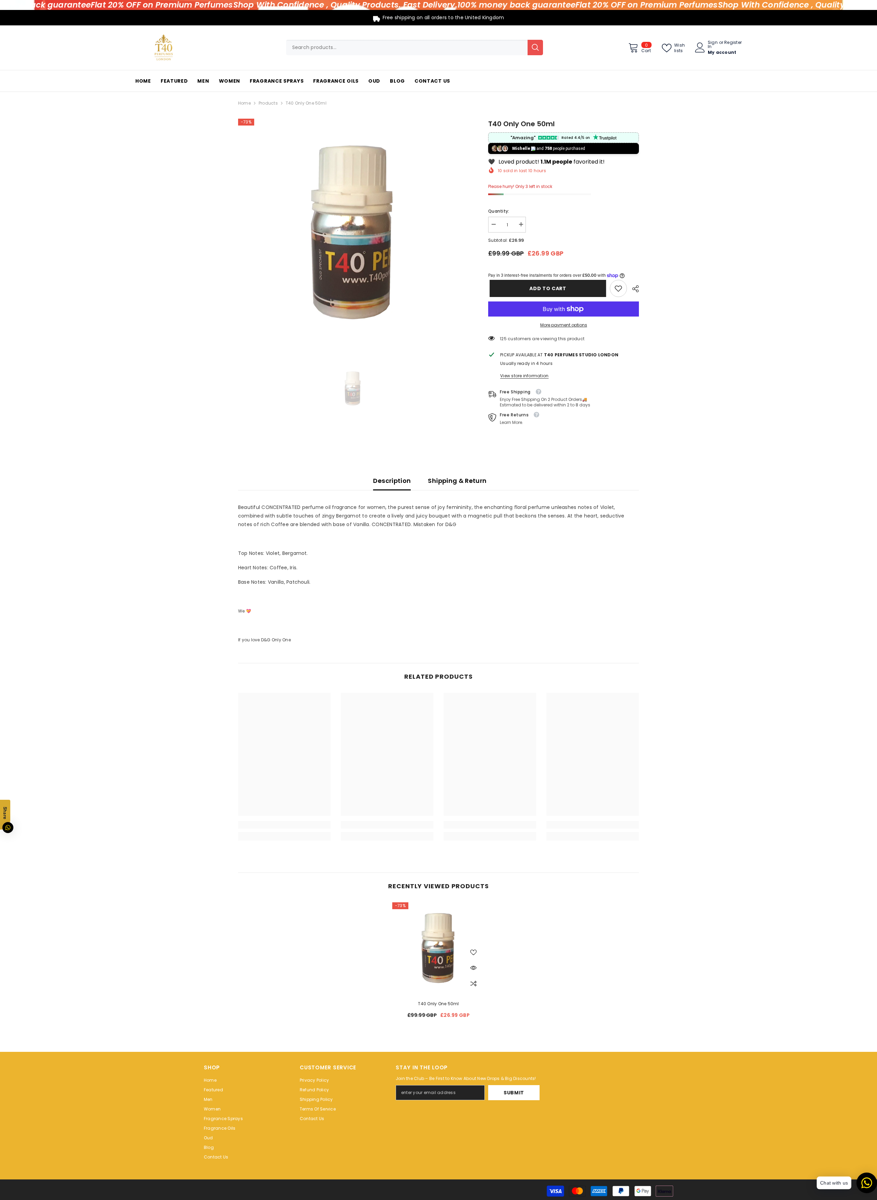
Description (392, 480)
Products (268, 103)
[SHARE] (633, 289)
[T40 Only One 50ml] (438, 948)
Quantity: (498, 211)
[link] (618, 288)
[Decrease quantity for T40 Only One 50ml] (493, 224)
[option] (353, 234)
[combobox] (407, 47)
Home (244, 103)
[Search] (414, 47)
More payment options (563, 325)
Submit (514, 1092)
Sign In (713, 44)
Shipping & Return (457, 480)
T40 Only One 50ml (438, 1004)
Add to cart (546, 288)
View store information (524, 376)
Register (733, 42)
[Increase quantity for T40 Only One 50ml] (521, 224)
